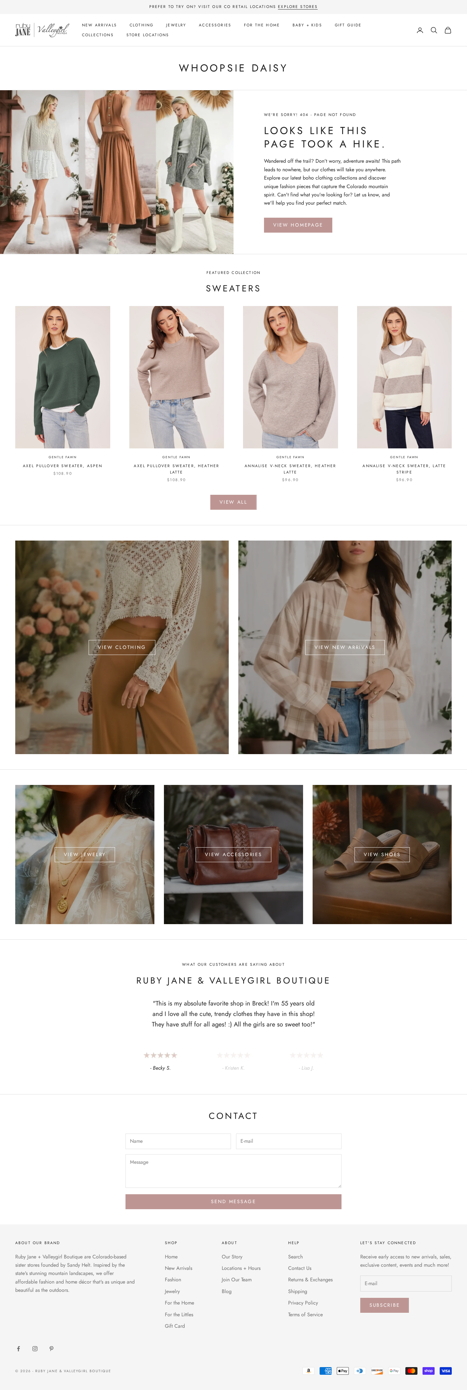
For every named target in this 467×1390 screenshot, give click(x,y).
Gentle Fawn (63, 457)
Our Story (232, 1256)
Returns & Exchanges (310, 1279)
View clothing (122, 647)
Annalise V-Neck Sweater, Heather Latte (290, 469)
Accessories (215, 25)
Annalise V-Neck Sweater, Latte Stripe (404, 469)
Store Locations (147, 35)
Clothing (141, 25)
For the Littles (179, 1314)
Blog (227, 1291)
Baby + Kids (307, 25)
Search (295, 1256)
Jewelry (176, 25)
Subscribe (384, 1305)
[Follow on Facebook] (18, 1349)
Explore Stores (298, 7)
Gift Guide (348, 25)
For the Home (262, 25)
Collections (98, 35)
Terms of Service (305, 1314)
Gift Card (175, 1326)
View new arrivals (345, 647)
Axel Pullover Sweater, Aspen (62, 466)
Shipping (297, 1291)
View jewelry (85, 854)
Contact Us (299, 1268)
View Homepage (298, 224)
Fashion (173, 1279)
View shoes (382, 854)
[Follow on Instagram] (35, 1349)
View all (233, 502)
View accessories (233, 854)
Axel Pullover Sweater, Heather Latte (176, 469)
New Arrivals (99, 25)
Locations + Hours (241, 1268)
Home (171, 1256)
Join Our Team (237, 1279)
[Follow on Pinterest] (51, 1349)
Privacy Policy (303, 1302)
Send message (233, 1201)
